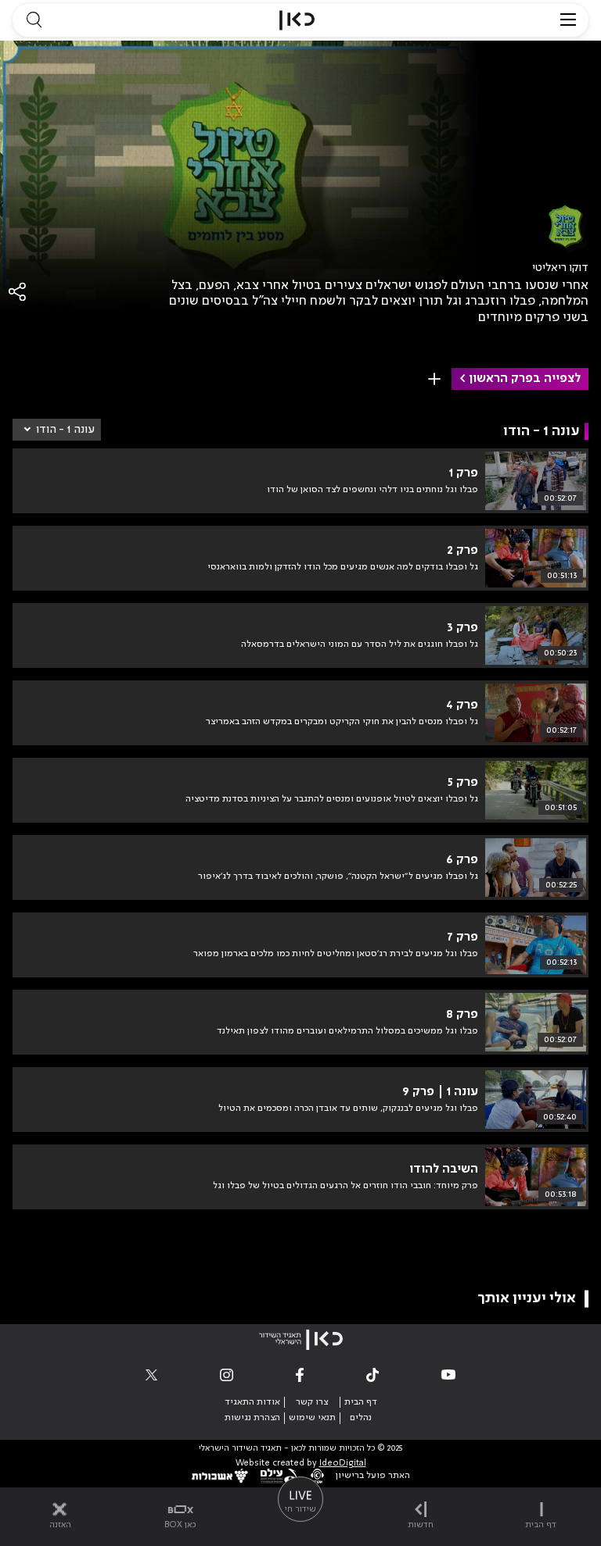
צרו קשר (312, 1402)
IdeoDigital (342, 1463)
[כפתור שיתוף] (18, 291)
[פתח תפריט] (568, 20)
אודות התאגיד (252, 1402)
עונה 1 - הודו (65, 429)
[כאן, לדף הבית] (297, 20)
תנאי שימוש (312, 1418)
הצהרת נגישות (252, 1418)
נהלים (361, 1418)
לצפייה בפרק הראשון (525, 379)
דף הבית (360, 1402)
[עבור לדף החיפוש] (33, 20)
